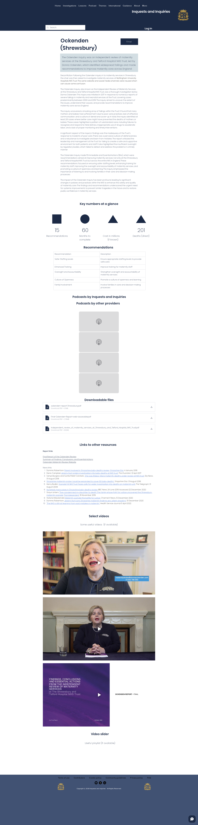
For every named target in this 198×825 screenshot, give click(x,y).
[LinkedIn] (104, 782)
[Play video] (99, 563)
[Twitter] (100, 782)
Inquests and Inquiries (151, 11)
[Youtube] (96, 782)
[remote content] (99, 353)
